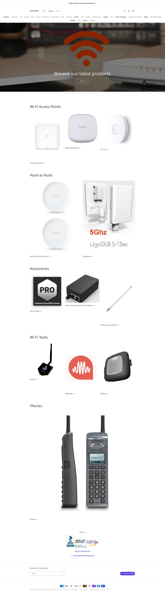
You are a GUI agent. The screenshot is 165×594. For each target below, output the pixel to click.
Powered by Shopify (55, 589)
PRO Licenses (45, 17)
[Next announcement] (134, 3)
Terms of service (106, 589)
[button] (125, 11)
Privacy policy (65, 589)
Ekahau (103, 393)
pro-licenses (34, 311)
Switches (27, 17)
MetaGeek (69, 393)
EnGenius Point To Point (39, 256)
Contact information (94, 589)
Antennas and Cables (109, 325)
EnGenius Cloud (36, 163)
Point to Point (55, 17)
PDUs (32, 17)
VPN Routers (15, 17)
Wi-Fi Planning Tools (156, 17)
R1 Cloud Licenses (97, 17)
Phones (62, 17)
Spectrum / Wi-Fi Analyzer (135, 17)
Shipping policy (84, 589)
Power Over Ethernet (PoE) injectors (79, 305)
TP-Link (103, 149)
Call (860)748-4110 (83, 551)
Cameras (38, 17)
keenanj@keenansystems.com (83, 555)
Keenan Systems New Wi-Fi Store (42, 589)
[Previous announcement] (31, 3)
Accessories (69, 17)
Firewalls (92, 20)
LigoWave (86, 256)
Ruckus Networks (71, 148)
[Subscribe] (62, 573)
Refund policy (74, 589)
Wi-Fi (21, 17)
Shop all (82, 81)
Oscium (33, 379)
